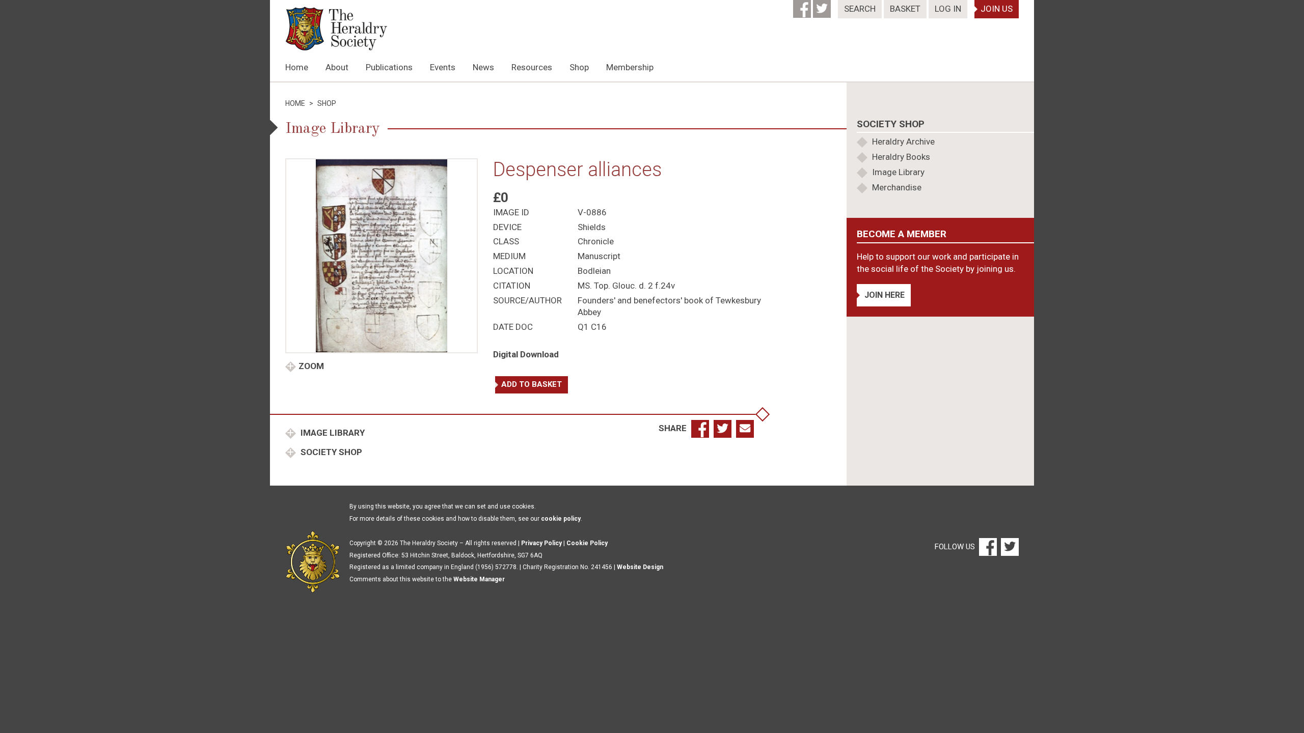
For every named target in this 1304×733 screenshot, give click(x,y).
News (483, 67)
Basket (905, 9)
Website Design (640, 567)
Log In (948, 9)
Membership (630, 67)
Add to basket (531, 384)
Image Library (331, 433)
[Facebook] (803, 6)
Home (296, 67)
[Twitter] (823, 6)
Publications (389, 67)
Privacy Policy (541, 543)
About (336, 67)
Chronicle (596, 241)
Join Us (997, 9)
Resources (531, 67)
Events (442, 67)
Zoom (311, 366)
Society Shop (330, 452)
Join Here (884, 295)
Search (860, 9)
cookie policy (561, 518)
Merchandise (896, 187)
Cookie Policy (587, 543)
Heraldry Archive (903, 141)
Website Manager (479, 579)
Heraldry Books (901, 157)
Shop (579, 67)
